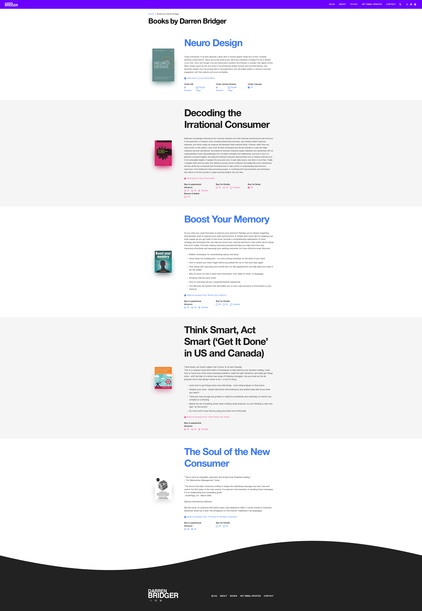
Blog (214, 596)
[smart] (163, 378)
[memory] (163, 262)
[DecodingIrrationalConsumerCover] (163, 153)
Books (233, 596)
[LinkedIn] (411, 4)
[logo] (11, 4)
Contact (269, 596)
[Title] (415, 4)
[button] (400, 4)
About (223, 596)
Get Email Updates (250, 596)
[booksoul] (163, 489)
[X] (407, 4)
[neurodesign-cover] (163, 64)
